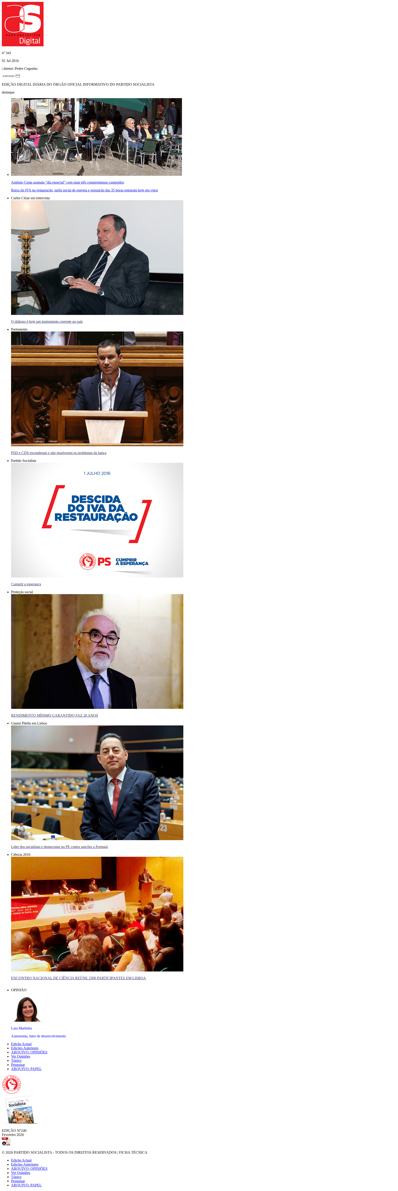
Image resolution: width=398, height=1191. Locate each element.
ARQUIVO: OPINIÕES (29, 1052)
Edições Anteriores (24, 1048)
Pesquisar (18, 1065)
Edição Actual (21, 1044)
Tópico (16, 1060)
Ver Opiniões (20, 1056)
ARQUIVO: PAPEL (26, 1069)
